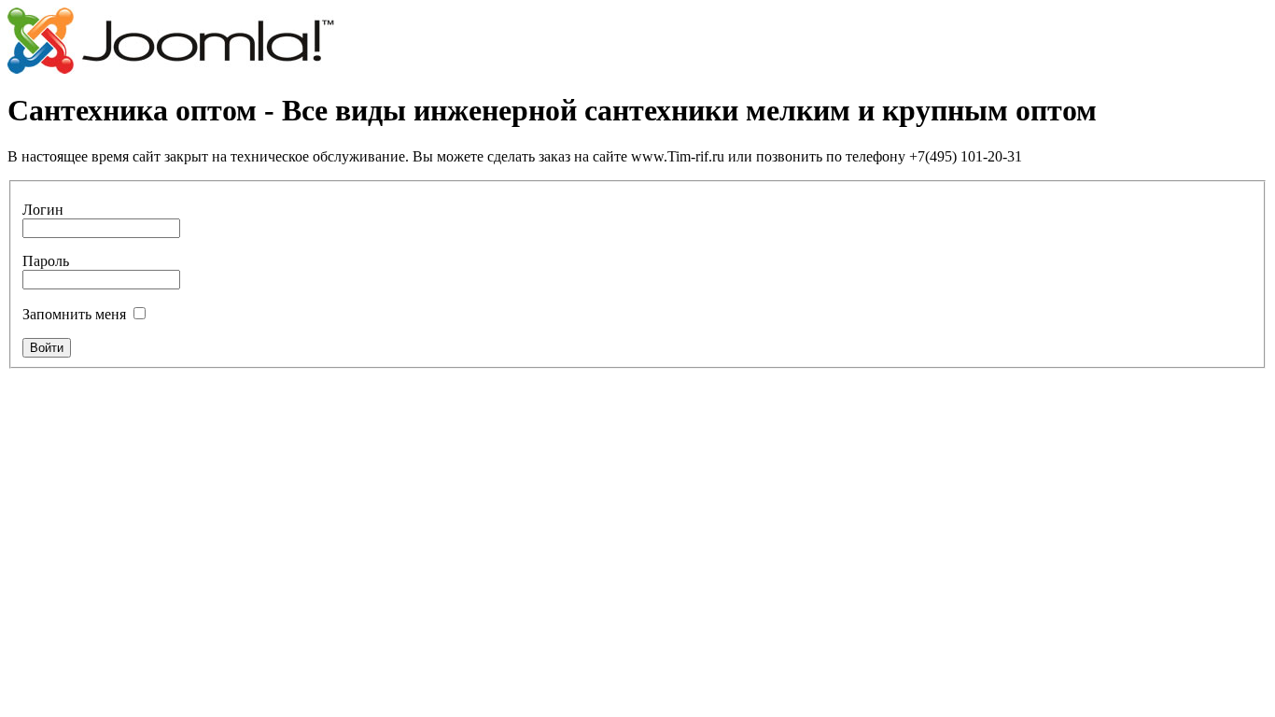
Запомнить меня (74, 314)
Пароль (45, 261)
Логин (42, 210)
